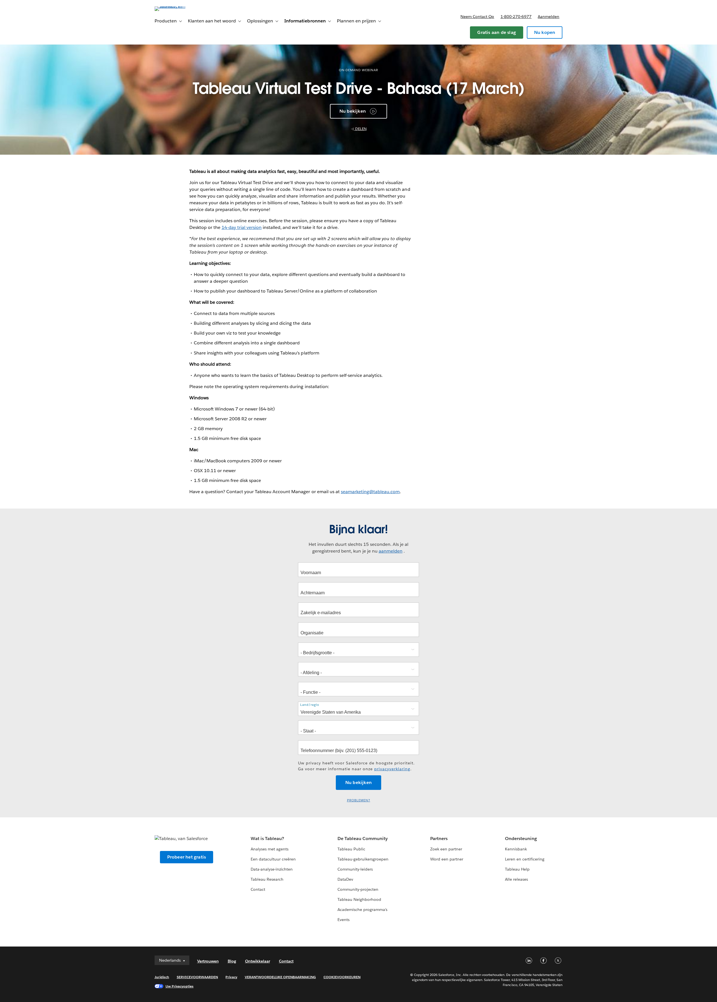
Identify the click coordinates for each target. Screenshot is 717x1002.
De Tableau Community (362, 838)
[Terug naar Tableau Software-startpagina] (178, 6)
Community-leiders (355, 869)
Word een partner (446, 859)
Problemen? (358, 800)
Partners (439, 838)
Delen (360, 128)
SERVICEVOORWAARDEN (197, 977)
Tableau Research (267, 879)
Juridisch (162, 977)
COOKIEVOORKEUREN (341, 977)
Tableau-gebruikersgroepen (362, 859)
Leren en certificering (524, 859)
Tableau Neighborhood (359, 899)
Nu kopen (544, 32)
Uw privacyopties (180, 986)
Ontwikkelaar (257, 961)
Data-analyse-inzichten (272, 869)
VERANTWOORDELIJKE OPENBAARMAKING (280, 977)
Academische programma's (362, 909)
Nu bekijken (352, 111)
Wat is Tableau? (267, 838)
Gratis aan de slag (496, 32)
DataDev (345, 879)
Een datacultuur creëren (273, 859)
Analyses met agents (269, 849)
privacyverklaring (392, 768)
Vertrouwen (208, 961)
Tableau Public (351, 849)
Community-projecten (357, 889)
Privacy (231, 977)
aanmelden (390, 551)
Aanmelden (548, 16)
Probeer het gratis (186, 857)
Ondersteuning (521, 838)
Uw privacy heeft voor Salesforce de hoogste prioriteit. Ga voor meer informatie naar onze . (356, 765)
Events (343, 919)
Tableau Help (517, 869)
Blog (232, 961)
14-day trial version (242, 227)
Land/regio (309, 705)
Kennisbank (516, 849)
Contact (258, 889)
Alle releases (516, 879)
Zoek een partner (446, 849)
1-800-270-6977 (516, 16)
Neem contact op (477, 16)
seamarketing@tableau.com (370, 492)
